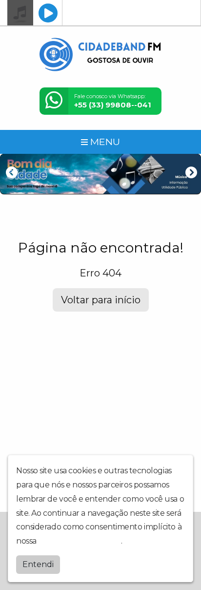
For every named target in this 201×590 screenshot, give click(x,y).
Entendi (38, 564)
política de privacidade (79, 541)
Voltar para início (101, 300)
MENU (104, 142)
